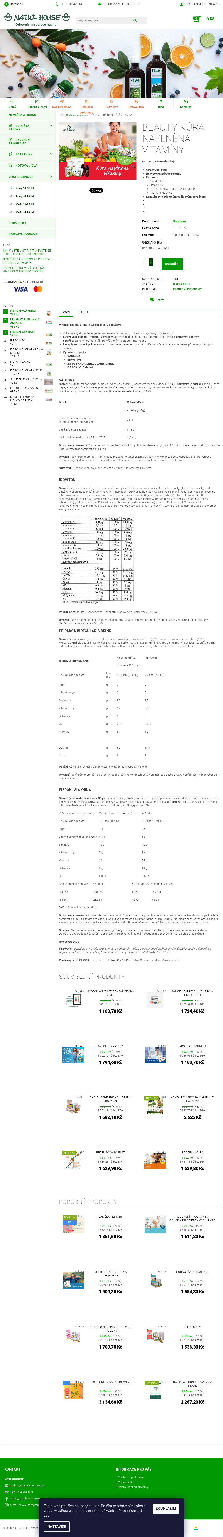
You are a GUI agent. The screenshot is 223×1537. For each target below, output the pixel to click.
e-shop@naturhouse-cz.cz (27, 1485)
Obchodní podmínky (131, 1477)
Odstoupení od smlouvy (133, 1487)
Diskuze (83, 312)
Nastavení (56, 1526)
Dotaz (159, 300)
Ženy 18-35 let (25, 188)
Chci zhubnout (21, 177)
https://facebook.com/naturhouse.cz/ (34, 1498)
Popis (66, 312)
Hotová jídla (26, 165)
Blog (6, 245)
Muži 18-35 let (25, 204)
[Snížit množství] (151, 264)
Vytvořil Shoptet (209, 1528)
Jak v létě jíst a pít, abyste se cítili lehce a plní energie (26, 252)
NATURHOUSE (182, 284)
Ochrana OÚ (126, 1482)
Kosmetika (17, 223)
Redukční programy (86, 109)
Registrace (211, 4)
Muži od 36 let (25, 212)
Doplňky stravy (19, 127)
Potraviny (24, 154)
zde (46, 1515)
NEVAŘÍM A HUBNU (22, 115)
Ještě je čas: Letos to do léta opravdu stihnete (26, 260)
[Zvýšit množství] (151, 260)
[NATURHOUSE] (39, 21)
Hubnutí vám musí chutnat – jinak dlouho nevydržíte (25, 269)
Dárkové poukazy (23, 234)
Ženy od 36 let (25, 196)
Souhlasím (166, 1509)
